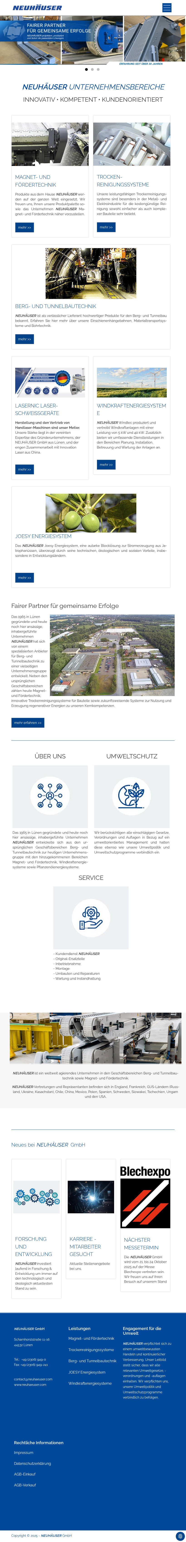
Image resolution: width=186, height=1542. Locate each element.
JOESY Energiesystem (87, 1372)
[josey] (91, 513)
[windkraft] (132, 382)
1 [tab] (87, 70)
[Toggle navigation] (167, 8)
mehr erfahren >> (28, 723)
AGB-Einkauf (24, 1474)
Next (163, 36)
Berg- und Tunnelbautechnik (92, 1361)
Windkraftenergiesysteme (90, 1383)
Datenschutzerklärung (32, 1463)
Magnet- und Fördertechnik (91, 1338)
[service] (91, 917)
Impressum (23, 1453)
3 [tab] (99, 70)
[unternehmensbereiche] (50, 144)
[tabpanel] (92, 38)
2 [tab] (93, 70)
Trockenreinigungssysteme (91, 1350)
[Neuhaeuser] (37, 7)
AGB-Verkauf (25, 1485)
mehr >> (24, 227)
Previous (23, 36)
